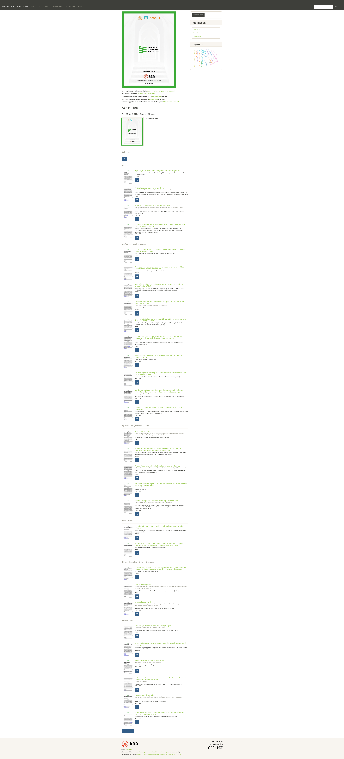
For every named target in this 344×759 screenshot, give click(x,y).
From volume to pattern (161, 586)
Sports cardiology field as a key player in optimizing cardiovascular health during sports (160, 644)
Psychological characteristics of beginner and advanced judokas (157, 171)
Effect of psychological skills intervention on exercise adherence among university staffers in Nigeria (160, 225)
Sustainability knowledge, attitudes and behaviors (159, 207)
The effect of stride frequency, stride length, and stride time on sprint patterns (159, 527)
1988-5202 (129, 749)
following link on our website (171, 102)
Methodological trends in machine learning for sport (153, 627)
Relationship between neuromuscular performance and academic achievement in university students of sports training (158, 449)
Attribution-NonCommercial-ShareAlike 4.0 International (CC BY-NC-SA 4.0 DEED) (158, 754)
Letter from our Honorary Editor (146, 93)
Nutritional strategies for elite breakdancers (150, 661)
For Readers (196, 29)
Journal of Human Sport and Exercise (14, 7)
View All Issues (128, 731)
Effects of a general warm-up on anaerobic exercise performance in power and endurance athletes (161, 373)
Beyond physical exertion (160, 603)
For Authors (196, 33)
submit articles (153, 99)
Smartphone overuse (159, 433)
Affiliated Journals (70, 6)
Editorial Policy (156, 96)
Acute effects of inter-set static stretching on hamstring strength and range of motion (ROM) (159, 285)
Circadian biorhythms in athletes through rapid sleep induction (157, 501)
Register (334, 2)
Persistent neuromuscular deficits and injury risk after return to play (161, 467)
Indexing (80, 6)
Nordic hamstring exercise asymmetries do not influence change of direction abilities (158, 356)
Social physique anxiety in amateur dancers (154, 189)
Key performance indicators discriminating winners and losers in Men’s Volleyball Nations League (160, 250)
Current (40, 6)
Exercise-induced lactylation (158, 697)
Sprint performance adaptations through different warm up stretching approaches (159, 408)
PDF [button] (125, 158)
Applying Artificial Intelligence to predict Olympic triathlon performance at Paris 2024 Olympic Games (160, 320)
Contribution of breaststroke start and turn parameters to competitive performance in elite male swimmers (159, 268)
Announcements (57, 6)
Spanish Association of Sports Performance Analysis (162, 91)
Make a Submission (198, 15)
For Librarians (197, 36)
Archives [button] (47, 6)
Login (341, 2)
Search (336, 6)
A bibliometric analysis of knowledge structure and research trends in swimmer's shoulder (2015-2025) (159, 713)
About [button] (32, 6)
